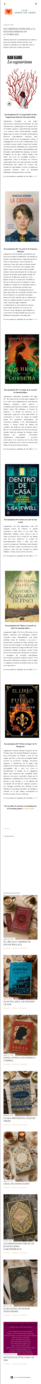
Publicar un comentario (19, 948)
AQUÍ (35, 176)
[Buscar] (36, 3)
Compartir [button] (6, 828)
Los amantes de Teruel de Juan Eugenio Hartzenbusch (18, 1246)
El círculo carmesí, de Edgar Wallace (17, 943)
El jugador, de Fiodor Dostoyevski (16, 1310)
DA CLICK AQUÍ (28, 809)
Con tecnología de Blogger (22, 1377)
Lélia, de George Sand (16, 1183)
